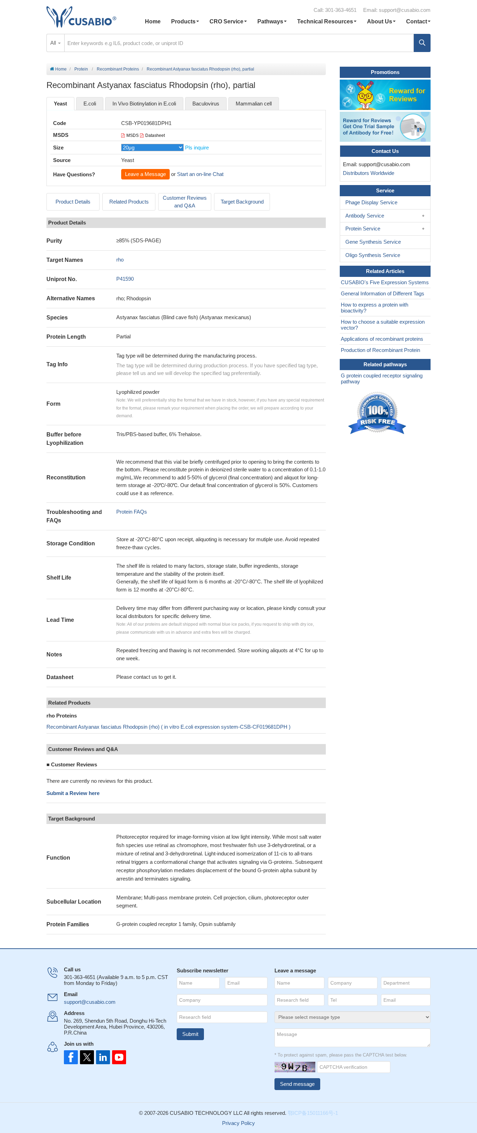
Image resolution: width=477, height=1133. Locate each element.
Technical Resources (325, 21)
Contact (416, 21)
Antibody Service (364, 216)
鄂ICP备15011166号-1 (313, 1113)
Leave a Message (145, 174)
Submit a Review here (73, 793)
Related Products (129, 202)
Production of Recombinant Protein (380, 350)
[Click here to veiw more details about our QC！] (378, 413)
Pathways (270, 21)
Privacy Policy (238, 1123)
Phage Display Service (371, 202)
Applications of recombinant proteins (382, 339)
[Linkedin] (102, 1057)
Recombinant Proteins (118, 69)
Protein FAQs (131, 512)
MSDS (132, 135)
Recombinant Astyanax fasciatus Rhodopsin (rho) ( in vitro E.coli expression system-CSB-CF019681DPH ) (168, 727)
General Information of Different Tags (382, 293)
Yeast (60, 103)
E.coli (89, 103)
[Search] (422, 43)
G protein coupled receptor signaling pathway (382, 378)
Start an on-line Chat (200, 174)
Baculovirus (205, 103)
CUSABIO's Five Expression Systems (385, 282)
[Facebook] (71, 1057)
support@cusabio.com (405, 10)
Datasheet (155, 135)
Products (183, 21)
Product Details (73, 202)
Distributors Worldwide (367, 173)
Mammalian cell (254, 103)
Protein (81, 69)
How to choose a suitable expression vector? (383, 325)
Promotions (385, 72)
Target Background (242, 202)
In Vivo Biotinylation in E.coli (144, 103)
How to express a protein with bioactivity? (374, 308)
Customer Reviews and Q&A (185, 202)
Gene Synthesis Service (373, 242)
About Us (379, 21)
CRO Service (226, 21)
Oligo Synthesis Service (372, 255)
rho (120, 260)
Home (153, 21)
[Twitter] (86, 1057)
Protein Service (362, 228)
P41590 (125, 279)
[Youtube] (117, 1057)
